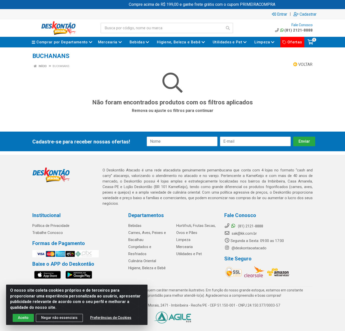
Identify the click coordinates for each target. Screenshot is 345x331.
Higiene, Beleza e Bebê (147, 268)
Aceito (23, 318)
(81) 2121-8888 (298, 30)
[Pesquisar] (228, 28)
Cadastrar (308, 14)
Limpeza (183, 239)
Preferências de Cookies (110, 318)
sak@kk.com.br (244, 233)
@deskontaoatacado (248, 248)
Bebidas (134, 225)
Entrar (282, 14)
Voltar (304, 64)
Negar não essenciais (59, 318)
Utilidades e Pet (189, 254)
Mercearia (184, 247)
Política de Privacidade (50, 225)
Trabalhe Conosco (47, 232)
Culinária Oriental (142, 261)
